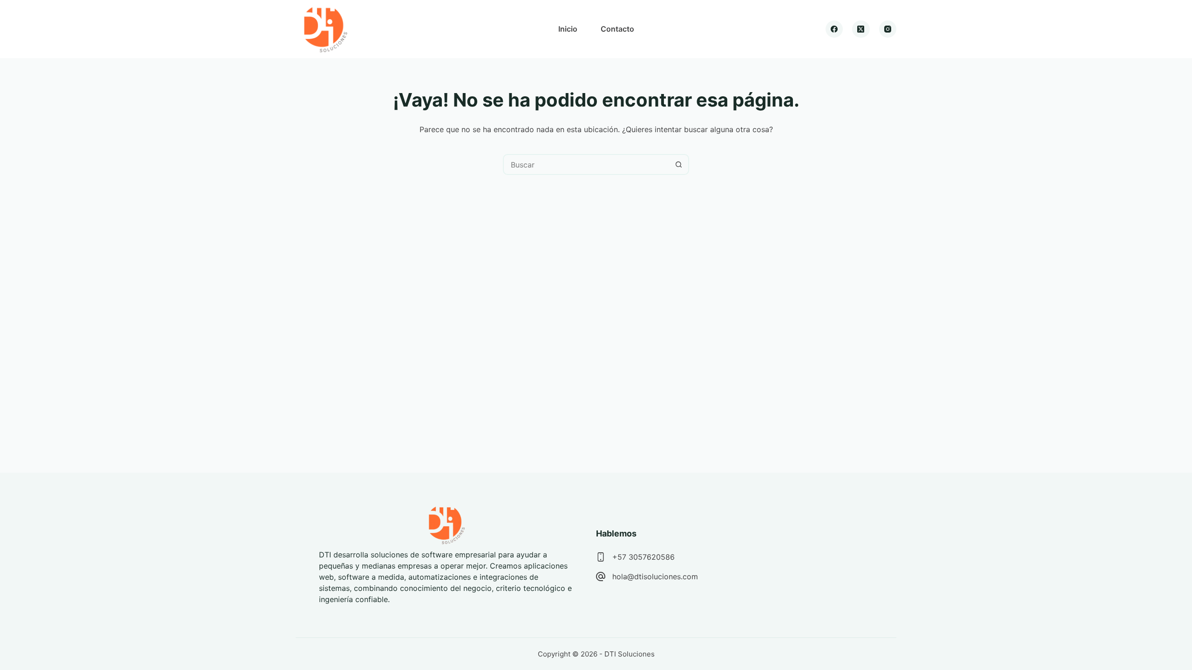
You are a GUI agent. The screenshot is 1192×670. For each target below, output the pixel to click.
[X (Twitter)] (861, 29)
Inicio (567, 29)
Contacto (617, 29)
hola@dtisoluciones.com (655, 576)
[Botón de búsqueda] (678, 164)
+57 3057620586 (643, 557)
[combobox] (586, 164)
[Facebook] (834, 29)
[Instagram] (888, 29)
